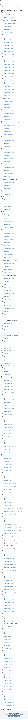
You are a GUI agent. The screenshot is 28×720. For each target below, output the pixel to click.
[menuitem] (1, 3)
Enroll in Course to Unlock (14, 716)
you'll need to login (19, 714)
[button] (1, 1)
